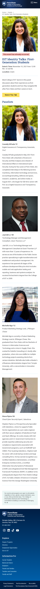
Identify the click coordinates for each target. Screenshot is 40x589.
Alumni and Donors (7, 563)
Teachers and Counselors (9, 571)
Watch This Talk (11, 95)
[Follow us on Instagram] (4, 531)
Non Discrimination (21, 583)
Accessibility (32, 583)
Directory (5, 545)
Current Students (7, 560)
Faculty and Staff (7, 574)
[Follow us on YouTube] (17, 531)
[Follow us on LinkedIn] (8, 531)
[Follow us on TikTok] (13, 531)
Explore (5, 538)
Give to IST (5, 551)
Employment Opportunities (9, 548)
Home (4, 12)
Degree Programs (7, 542)
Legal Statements (8, 586)
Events (10, 12)
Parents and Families (8, 568)
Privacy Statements (8, 583)
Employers (5, 566)
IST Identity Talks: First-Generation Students (15, 14)
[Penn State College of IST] (13, 4)
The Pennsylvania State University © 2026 (26, 586)
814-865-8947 (6, 525)
